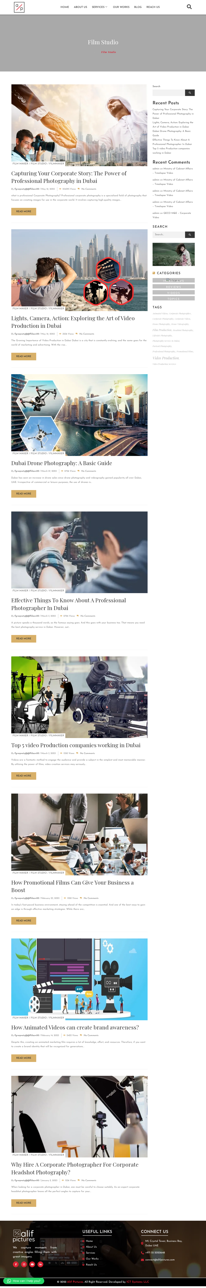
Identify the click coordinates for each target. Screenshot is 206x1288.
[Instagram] (24, 1264)
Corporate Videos (182, 318)
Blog (138, 7)
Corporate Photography (163, 318)
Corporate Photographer (180, 313)
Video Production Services (164, 364)
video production (166, 357)
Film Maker (20, 164)
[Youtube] (32, 1264)
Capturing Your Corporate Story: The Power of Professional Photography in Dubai (68, 177)
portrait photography (162, 346)
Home (65, 7)
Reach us (153, 7)
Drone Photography (161, 324)
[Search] (190, 235)
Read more (23, 211)
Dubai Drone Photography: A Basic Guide (61, 463)
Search (156, 86)
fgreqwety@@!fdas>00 (26, 189)
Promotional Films (185, 351)
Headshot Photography (183, 330)
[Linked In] (40, 1264)
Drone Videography (180, 324)
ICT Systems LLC (137, 1282)
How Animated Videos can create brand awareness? (75, 1027)
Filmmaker (56, 164)
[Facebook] (16, 1264)
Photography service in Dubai (166, 340)
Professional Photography (164, 351)
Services (98, 7)
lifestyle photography (162, 335)
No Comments (88, 189)
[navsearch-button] (189, 6)
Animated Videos (160, 313)
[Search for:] (174, 235)
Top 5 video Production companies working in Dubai (75, 745)
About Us (80, 7)
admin (156, 169)
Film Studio (39, 164)
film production (162, 330)
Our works (121, 7)
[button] (23, 1281)
